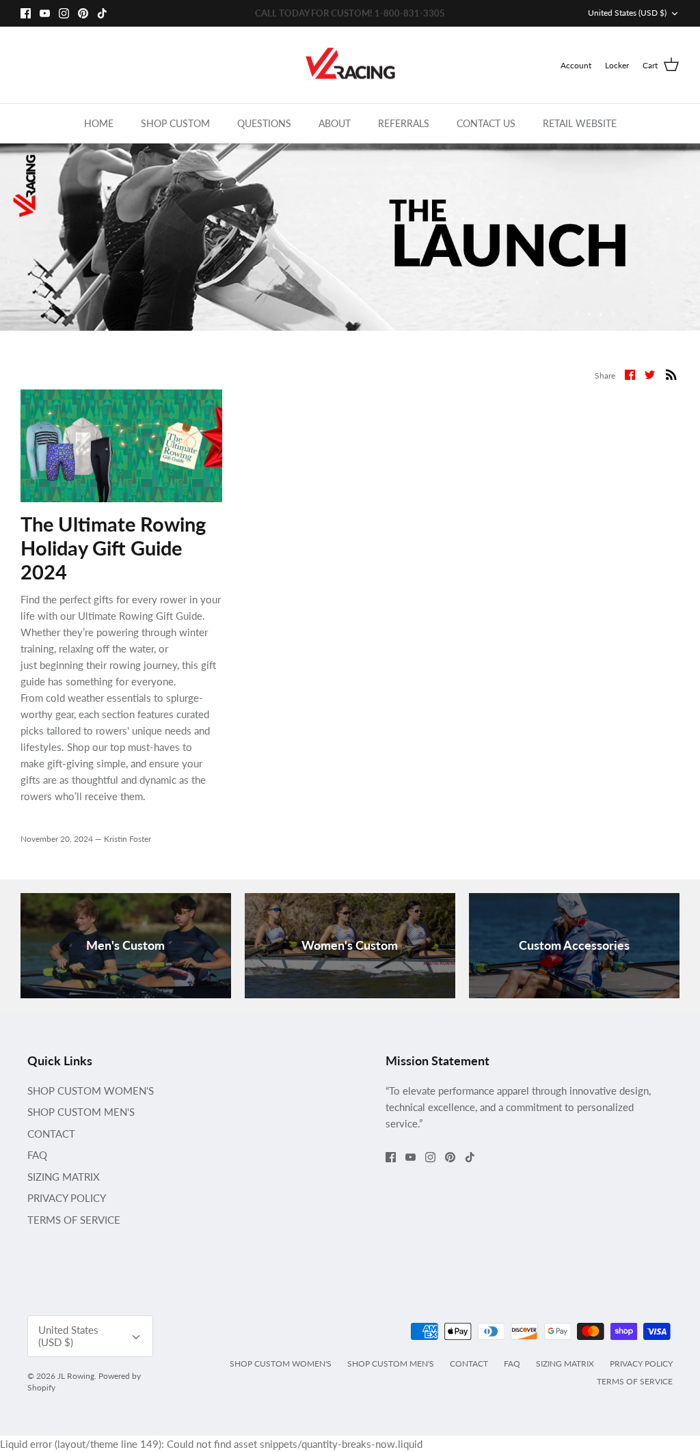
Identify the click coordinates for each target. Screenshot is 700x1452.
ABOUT (335, 123)
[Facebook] (26, 13)
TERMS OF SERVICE (73, 1220)
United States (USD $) (627, 13)
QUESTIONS (264, 123)
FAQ (37, 1155)
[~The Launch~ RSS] (671, 374)
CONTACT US (486, 123)
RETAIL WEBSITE (580, 123)
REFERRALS (403, 123)
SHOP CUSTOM (175, 123)
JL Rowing (75, 1376)
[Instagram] (64, 13)
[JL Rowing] (350, 65)
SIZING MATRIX (63, 1176)
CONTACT (51, 1133)
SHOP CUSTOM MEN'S (81, 1112)
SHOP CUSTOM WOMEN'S (90, 1090)
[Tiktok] (102, 13)
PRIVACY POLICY (66, 1198)
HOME (98, 123)
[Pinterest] (83, 13)
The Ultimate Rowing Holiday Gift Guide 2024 (113, 548)
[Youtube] (45, 13)
